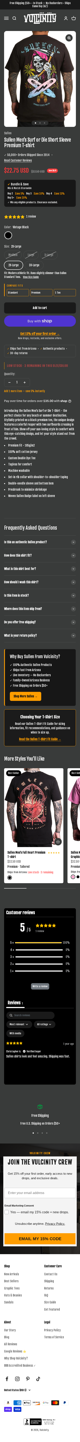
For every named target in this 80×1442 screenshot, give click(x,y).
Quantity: (9, 374)
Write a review (40, 986)
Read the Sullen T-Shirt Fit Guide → (40, 739)
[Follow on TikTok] (38, 1379)
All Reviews (10, 1344)
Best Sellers (11, 1281)
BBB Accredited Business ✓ (20, 1365)
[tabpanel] (40, 1047)
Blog (6, 1337)
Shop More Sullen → (26, 696)
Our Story (10, 1330)
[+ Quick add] (58, 841)
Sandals (8, 1302)
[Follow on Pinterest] (28, 1379)
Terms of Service (54, 1337)
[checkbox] (15, 1033)
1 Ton (58, 292)
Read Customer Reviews (18, 160)
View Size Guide (31, 277)
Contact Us (50, 1274)
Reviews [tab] (15, 1002)
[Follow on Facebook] (7, 1379)
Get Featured (52, 1309)
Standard (13, 292)
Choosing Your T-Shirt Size (40, 717)
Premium (35, 292)
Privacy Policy (52, 1330)
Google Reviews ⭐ (15, 1351)
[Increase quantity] (24, 382)
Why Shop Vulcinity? (16, 1358)
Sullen (7, 133)
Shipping (49, 1281)
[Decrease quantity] (9, 382)
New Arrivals (11, 1274)
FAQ (46, 1295)
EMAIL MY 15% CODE (40, 1238)
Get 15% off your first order (40, 334)
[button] (40, 942)
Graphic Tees (11, 1288)
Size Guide (50, 1302)
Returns (49, 1288)
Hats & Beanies (13, 1295)
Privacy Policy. (55, 1223)
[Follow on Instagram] (17, 1379)
